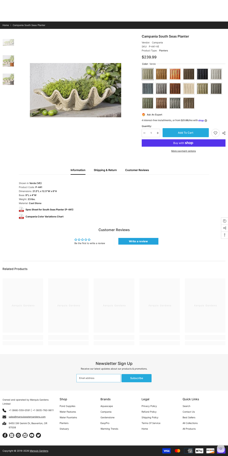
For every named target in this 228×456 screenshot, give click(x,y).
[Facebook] (5, 435)
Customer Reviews (137, 170)
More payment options (183, 150)
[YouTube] (31, 435)
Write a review (138, 241)
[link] (23, 337)
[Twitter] (38, 435)
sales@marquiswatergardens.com (27, 416)
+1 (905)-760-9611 (43, 410)
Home (6, 25)
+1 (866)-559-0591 (19, 410)
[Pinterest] (18, 435)
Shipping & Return (105, 170)
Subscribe (136, 378)
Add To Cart (185, 132)
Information (78, 170)
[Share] (222, 133)
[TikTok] (25, 435)
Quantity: (147, 126)
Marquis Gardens (39, 450)
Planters (163, 50)
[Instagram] (11, 435)
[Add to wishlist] (215, 133)
